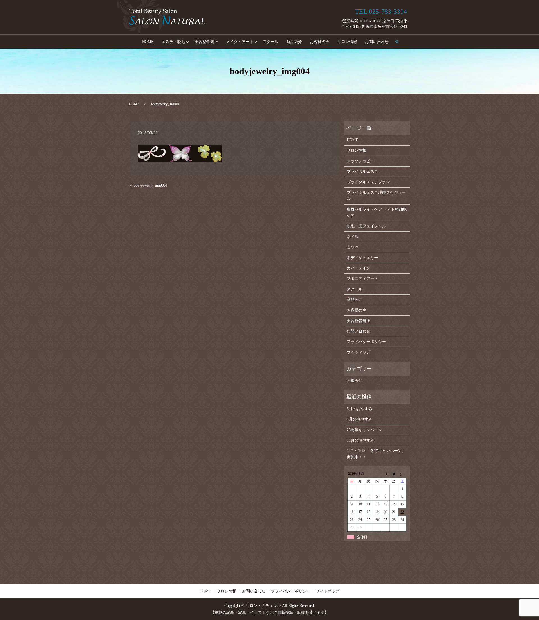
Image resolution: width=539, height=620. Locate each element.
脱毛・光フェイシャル (366, 226)
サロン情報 (347, 42)
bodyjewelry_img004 (150, 185)
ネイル (352, 237)
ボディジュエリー (362, 258)
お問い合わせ (377, 42)
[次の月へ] (402, 474)
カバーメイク (358, 268)
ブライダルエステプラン (368, 182)
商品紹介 (294, 42)
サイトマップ (358, 352)
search (399, 41)
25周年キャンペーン (364, 430)
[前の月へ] (385, 474)
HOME (148, 42)
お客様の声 (320, 42)
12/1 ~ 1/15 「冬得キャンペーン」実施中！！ (376, 454)
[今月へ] (394, 474)
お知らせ (354, 380)
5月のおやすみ (359, 409)
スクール (270, 42)
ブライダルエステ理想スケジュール (376, 195)
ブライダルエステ (362, 171)
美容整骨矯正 (206, 42)
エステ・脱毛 (173, 42)
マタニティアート (362, 278)
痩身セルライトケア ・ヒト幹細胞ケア (377, 212)
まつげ (352, 247)
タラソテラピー (360, 161)
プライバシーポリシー (366, 342)
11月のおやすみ (360, 440)
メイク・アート (239, 42)
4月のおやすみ (359, 419)
